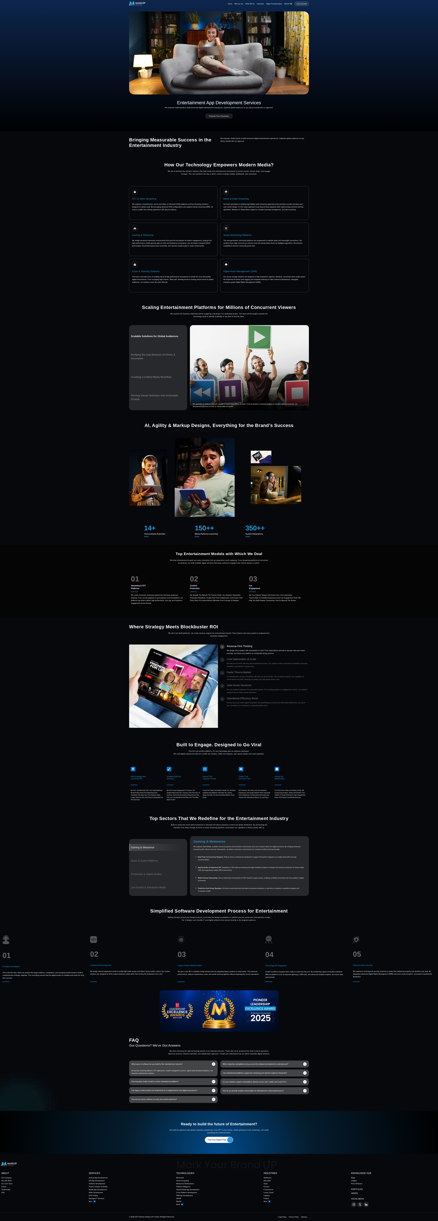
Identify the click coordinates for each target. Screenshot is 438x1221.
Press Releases (356, 1184)
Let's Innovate (302, 4)
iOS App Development (97, 1181)
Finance (266, 1186)
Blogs (353, 1178)
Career (3, 1186)
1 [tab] (217, 613)
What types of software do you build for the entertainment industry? (157, 1064)
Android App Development (98, 1178)
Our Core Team (7, 1184)
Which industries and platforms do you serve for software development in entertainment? (255, 1064)
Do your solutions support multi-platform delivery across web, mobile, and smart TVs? (254, 1082)
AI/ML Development (96, 1192)
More (91, 1201)
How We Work (6, 1181)
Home (230, 4)
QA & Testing (93, 1195)
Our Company (6, 1178)
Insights (354, 1181)
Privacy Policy (294, 1217)
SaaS (265, 1184)
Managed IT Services (96, 1198)
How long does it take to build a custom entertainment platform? (155, 1082)
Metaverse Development (185, 1184)
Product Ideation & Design (98, 1186)
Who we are (239, 4)
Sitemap (304, 1217)
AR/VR (178, 1198)
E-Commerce (268, 1189)
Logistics (267, 1195)
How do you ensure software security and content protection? (154, 1099)
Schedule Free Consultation (219, 116)
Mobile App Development (98, 1189)
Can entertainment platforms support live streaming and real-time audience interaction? (255, 1073)
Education (267, 1181)
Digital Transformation (274, 4)
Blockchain (180, 1178)
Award (354, 1193)
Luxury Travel (268, 1192)
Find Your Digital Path (217, 1140)
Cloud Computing (182, 1181)
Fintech (266, 1198)
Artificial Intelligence (183, 1186)
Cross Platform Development (186, 1192)
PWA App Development (184, 1195)
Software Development (97, 1184)
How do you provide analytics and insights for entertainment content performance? (253, 1091)
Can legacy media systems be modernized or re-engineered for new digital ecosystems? (164, 1090)
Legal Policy (282, 1217)
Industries (260, 4)
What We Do (250, 4)
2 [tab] (221, 613)
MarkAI (178, 1201)
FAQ (3, 1192)
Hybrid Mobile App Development (187, 1189)
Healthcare (267, 1178)
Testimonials (5, 1189)
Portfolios (357, 1189)
